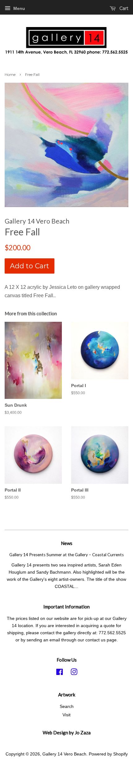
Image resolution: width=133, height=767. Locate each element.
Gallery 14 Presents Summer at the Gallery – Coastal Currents (66, 554)
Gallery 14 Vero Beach (64, 754)
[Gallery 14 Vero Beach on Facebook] (59, 673)
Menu (18, 8)
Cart (123, 8)
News (66, 543)
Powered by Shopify (108, 754)
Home (10, 74)
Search (67, 706)
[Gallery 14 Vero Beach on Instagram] (74, 673)
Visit (66, 715)
